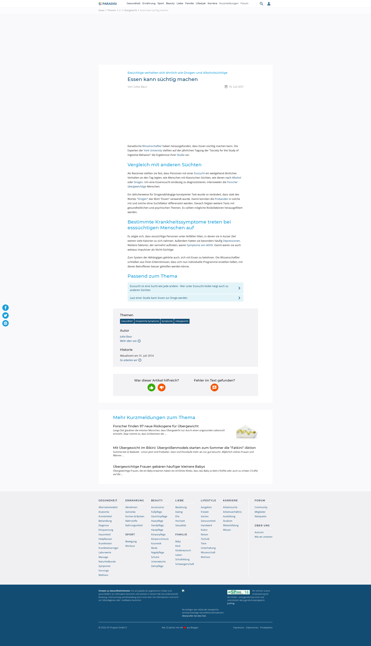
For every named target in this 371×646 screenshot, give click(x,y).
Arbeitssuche (230, 507)
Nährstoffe (131, 520)
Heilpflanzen (105, 539)
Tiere (203, 543)
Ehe (177, 516)
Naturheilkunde (107, 561)
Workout (130, 546)
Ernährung (149, 3)
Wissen (227, 529)
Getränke (130, 511)
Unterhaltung (208, 548)
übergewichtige (137, 186)
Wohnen (205, 557)
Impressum (238, 627)
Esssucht (199, 173)
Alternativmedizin (108, 507)
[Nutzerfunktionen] (268, 3)
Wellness (103, 575)
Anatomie (104, 511)
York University (153, 150)
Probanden (221, 199)
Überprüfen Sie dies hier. (194, 615)
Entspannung (106, 529)
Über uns (262, 525)
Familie (189, 3)
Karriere (212, 3)
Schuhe (155, 557)
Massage (103, 557)
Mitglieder (260, 511)
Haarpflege (157, 520)
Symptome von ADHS (200, 245)
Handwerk (206, 525)
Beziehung (181, 507)
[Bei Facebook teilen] (5, 307)
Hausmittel (105, 534)
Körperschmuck (160, 539)
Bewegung (131, 541)
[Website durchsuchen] (261, 3)
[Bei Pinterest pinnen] (5, 323)
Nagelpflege (157, 552)
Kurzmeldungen (229, 3)
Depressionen (231, 240)
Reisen (204, 534)
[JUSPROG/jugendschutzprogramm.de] (238, 592)
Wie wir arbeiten (263, 536)
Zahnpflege (157, 566)
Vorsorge (104, 570)
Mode (154, 548)
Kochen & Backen (134, 516)
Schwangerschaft (184, 564)
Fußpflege (156, 511)
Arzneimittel (105, 516)
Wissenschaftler (152, 146)
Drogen (138, 182)
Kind (177, 546)
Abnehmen (131, 507)
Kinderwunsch (183, 550)
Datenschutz (252, 627)
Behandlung (105, 520)
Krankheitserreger (109, 548)
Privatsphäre (266, 627)
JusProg (230, 603)
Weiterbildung (231, 525)
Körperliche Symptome (147, 321)
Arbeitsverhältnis (232, 511)
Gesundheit (133, 3)
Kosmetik (156, 543)
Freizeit (205, 511)
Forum (244, 3)
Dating (179, 511)
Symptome (167, 321)
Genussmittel (208, 520)
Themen (111, 10)
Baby (178, 541)
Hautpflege (157, 529)
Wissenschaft (208, 552)
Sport (161, 3)
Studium (227, 520)
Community (261, 507)
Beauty (170, 3)
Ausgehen (206, 507)
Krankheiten (105, 543)
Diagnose (104, 525)
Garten (205, 516)
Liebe (180, 3)
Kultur (204, 529)
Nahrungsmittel (134, 525)
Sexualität (180, 525)
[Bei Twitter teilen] (5, 315)
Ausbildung (229, 516)
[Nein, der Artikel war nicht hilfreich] (162, 387)
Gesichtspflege (159, 516)
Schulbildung (182, 559)
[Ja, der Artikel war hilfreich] (151, 387)
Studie (180, 155)
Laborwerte (105, 552)
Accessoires (157, 507)
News (101, 10)
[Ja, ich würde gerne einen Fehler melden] (214, 387)
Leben (178, 554)
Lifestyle (201, 3)
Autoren (259, 532)
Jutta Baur (126, 336)
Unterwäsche (158, 561)
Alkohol (236, 177)
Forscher (232, 182)
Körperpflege (158, 534)
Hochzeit (180, 520)
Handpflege (157, 525)
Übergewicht (130, 10)
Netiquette (260, 516)
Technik (205, 539)
